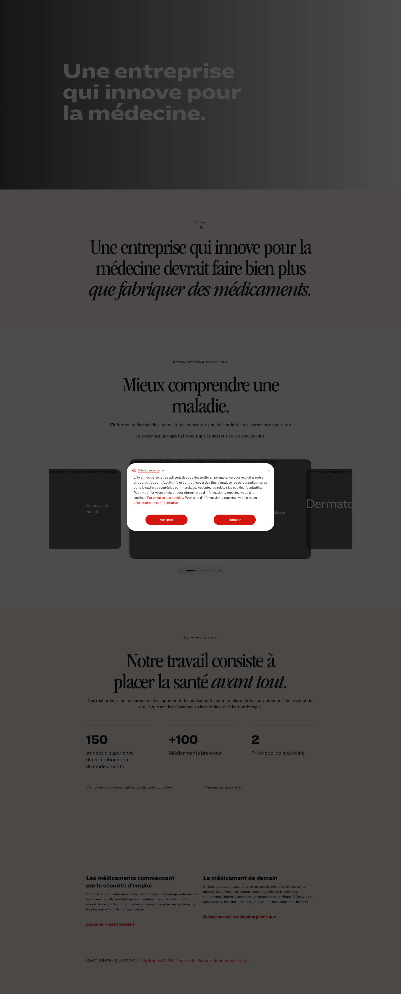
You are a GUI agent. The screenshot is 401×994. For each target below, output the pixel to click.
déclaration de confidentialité (156, 503)
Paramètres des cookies (165, 498)
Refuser (235, 520)
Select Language (149, 470)
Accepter (166, 520)
